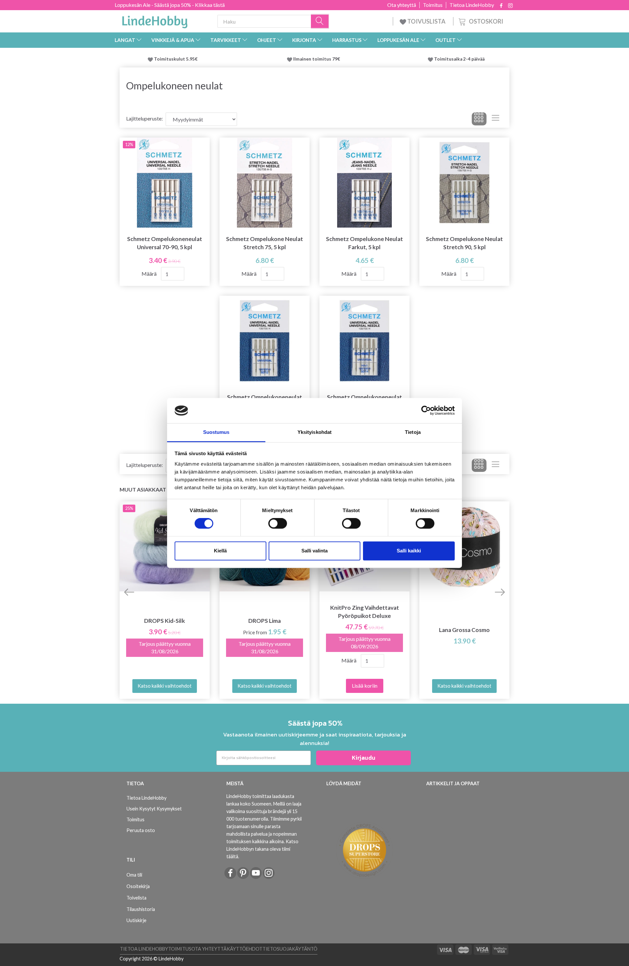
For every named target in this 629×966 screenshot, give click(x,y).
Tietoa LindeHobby (471, 5)
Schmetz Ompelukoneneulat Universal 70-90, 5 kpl (164, 243)
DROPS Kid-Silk (164, 620)
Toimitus (433, 5)
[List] (495, 118)
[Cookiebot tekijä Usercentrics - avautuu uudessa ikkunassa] (426, 411)
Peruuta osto (140, 830)
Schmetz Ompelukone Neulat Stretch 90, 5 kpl (464, 243)
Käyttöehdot (244, 949)
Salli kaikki (409, 550)
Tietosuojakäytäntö (289, 949)
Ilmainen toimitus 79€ (317, 59)
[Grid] (479, 118)
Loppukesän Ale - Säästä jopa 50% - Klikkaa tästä (170, 5)
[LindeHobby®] (154, 20)
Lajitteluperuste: (144, 118)
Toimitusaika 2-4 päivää (459, 59)
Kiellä (220, 550)
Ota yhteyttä (401, 5)
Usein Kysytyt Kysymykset (154, 808)
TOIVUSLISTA (426, 21)
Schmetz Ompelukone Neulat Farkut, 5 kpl (364, 243)
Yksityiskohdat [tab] (314, 432)
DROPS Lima (264, 620)
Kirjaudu (363, 757)
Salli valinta (314, 550)
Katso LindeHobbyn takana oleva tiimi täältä (262, 849)
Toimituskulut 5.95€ (176, 59)
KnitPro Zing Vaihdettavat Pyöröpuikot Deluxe (364, 611)
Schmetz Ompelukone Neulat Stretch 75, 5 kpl (264, 243)
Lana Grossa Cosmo (464, 629)
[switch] (277, 523)
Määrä (150, 273)
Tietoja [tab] (413, 432)
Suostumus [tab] (216, 432)
